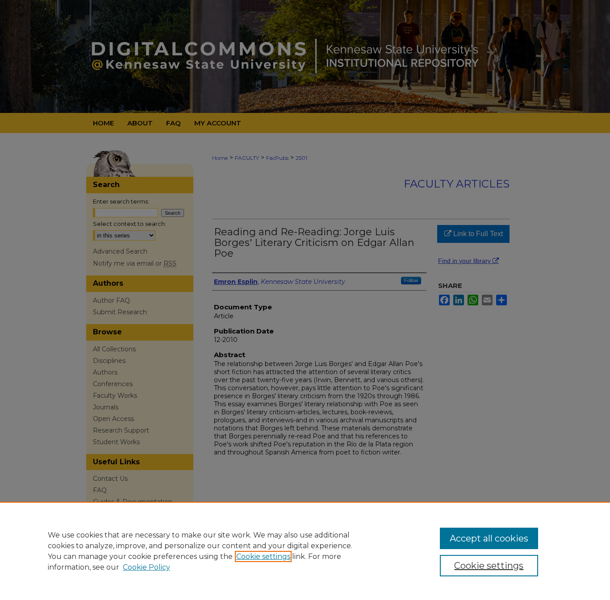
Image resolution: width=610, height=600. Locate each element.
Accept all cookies (489, 538)
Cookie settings (263, 556)
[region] (305, 551)
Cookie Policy (146, 567)
